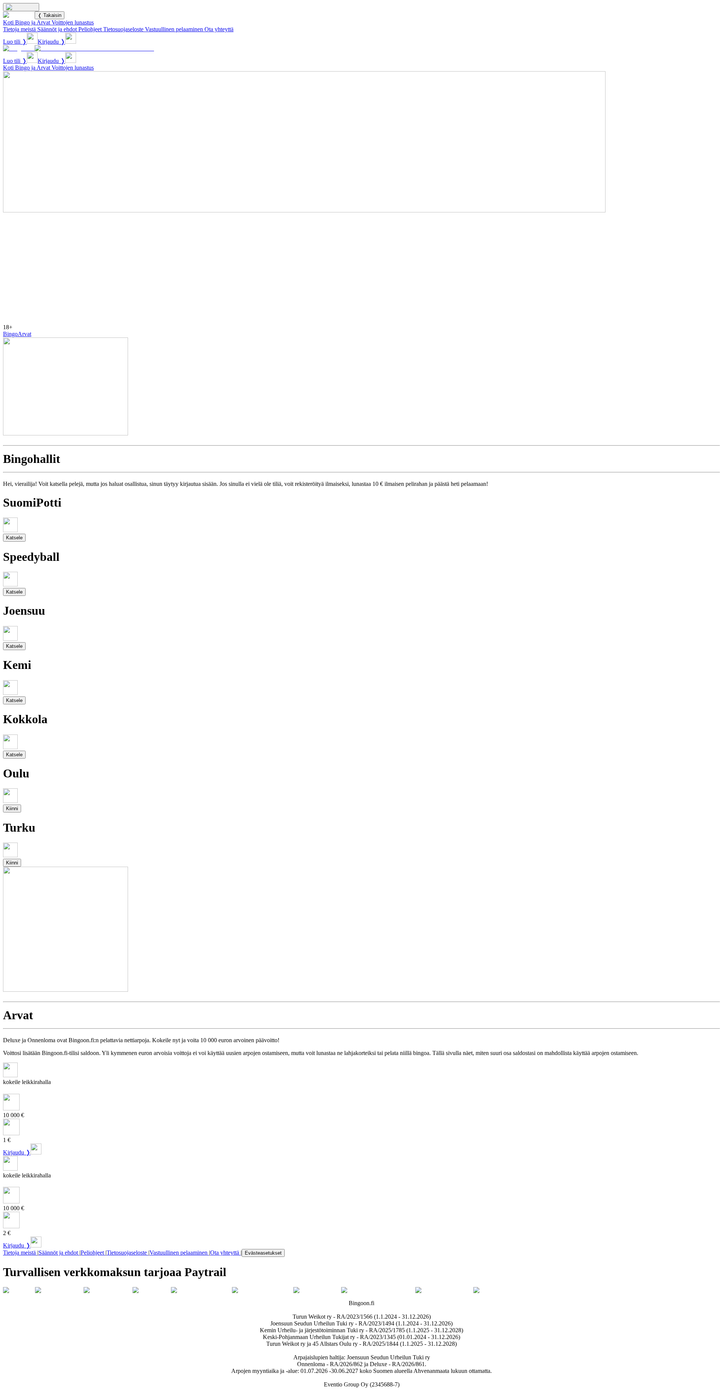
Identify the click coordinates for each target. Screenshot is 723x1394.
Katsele (14, 537)
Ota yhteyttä (218, 29)
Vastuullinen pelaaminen (174, 29)
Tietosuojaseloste (123, 29)
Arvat (24, 334)
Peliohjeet (90, 29)
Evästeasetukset (263, 1253)
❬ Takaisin (49, 15)
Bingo (10, 334)
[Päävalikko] (21, 7)
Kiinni (12, 808)
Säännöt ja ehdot (57, 29)
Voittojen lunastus (73, 22)
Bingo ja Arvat (32, 22)
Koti (8, 22)
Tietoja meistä (19, 29)
